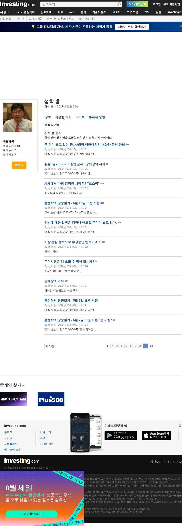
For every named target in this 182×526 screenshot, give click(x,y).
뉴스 (72, 12)
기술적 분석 (99, 12)
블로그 (8, 432)
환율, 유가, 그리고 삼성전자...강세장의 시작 (75, 164)
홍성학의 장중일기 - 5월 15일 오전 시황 (72, 203)
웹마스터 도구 (12, 449)
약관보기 (156, 461)
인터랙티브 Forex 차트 (60, 18)
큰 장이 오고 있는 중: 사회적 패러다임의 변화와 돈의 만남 (85, 144)
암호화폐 (46, 12)
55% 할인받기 (137, 4)
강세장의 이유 (54, 281)
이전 (51, 346)
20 (86, 266)
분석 (83, 12)
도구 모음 (132, 12)
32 (86, 188)
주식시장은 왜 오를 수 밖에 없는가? (69, 261)
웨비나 (20, 18)
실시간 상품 (36, 18)
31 (86, 227)
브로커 (117, 12)
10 (151, 346)
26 (86, 169)
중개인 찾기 (10, 385)
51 (86, 149)
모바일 (8, 438)
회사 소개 (45, 432)
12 (86, 246)
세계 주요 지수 (87, 18)
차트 (60, 12)
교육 (147, 12)
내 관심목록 (27, 12)
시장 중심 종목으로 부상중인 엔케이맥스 (73, 242)
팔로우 (19, 165)
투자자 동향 (97, 117)
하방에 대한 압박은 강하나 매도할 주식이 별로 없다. (81, 222)
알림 (158, 12)
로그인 (157, 4)
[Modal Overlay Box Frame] (42, 498)
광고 (42, 438)
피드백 (80, 117)
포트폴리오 (11, 443)
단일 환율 (5, 18)
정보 (48, 117)
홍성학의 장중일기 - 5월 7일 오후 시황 (71, 300)
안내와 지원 (47, 443)
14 (86, 324)
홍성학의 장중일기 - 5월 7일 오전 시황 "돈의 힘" (78, 320)
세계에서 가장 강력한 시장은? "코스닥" (72, 183)
